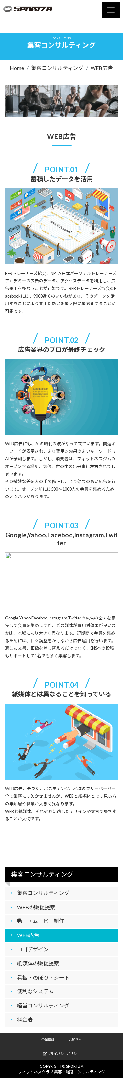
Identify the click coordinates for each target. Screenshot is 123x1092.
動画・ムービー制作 (40, 921)
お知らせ (75, 1040)
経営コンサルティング (43, 1005)
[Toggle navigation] (111, 10)
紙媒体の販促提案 (38, 963)
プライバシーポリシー (63, 1054)
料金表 (25, 1019)
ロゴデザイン (33, 949)
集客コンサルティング (57, 68)
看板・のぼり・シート (43, 977)
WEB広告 (102, 68)
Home (17, 68)
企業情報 (47, 1040)
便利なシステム (35, 991)
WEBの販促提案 (36, 907)
